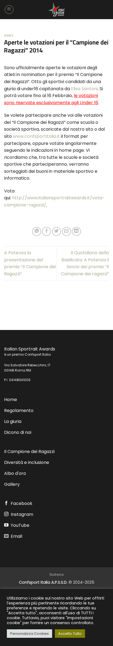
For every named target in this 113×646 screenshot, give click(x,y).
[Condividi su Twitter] (56, 231)
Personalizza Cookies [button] (29, 633)
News (8, 35)
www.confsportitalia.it (36, 136)
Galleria (56, 574)
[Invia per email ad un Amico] (66, 231)
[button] (9, 9)
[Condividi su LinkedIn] (76, 231)
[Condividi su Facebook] (46, 231)
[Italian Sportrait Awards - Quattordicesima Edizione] (56, 9)
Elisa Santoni (84, 89)
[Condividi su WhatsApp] (36, 231)
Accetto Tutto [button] (70, 633)
